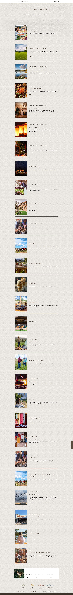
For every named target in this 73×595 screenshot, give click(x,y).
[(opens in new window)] (23, 584)
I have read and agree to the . (30, 577)
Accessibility (48, 591)
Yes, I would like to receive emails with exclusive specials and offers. (41, 577)
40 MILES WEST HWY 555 (23, 586)
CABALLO (32, 587)
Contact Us (17, 591)
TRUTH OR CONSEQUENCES (49, 587)
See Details (30, 94)
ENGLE (41, 587)
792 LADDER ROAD (31, 586)
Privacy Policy (44, 591)
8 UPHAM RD (40, 586)
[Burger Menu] (51, 1)
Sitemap (51, 591)
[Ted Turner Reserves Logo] (15, 1)
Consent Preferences (55, 591)
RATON (23, 587)
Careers (23, 591)
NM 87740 (23, 588)
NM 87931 (32, 588)
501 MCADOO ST (49, 586)
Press (20, 591)
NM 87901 (40, 588)
